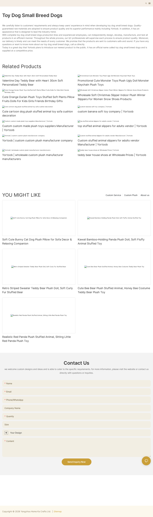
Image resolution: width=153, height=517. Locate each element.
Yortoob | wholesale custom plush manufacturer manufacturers (32, 157)
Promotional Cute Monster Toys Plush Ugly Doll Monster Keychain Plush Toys (113, 82)
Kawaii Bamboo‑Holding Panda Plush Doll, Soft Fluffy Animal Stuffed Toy (111, 241)
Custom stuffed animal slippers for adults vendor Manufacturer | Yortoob (108, 142)
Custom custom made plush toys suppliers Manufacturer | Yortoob (38, 128)
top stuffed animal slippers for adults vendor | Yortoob (112, 126)
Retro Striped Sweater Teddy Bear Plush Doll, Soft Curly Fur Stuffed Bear (37, 290)
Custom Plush (130, 195)
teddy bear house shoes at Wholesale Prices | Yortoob (112, 155)
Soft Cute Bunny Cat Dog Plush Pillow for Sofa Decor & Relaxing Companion (37, 241)
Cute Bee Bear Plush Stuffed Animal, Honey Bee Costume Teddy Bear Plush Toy (114, 290)
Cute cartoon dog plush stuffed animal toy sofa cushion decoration (37, 113)
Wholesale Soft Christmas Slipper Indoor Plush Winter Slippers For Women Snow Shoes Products (111, 97)
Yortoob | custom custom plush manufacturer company (37, 140)
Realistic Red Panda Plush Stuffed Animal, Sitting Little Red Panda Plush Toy (36, 338)
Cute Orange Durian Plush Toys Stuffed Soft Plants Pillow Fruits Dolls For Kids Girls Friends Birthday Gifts (38, 99)
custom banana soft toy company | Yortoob (105, 111)
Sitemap (58, 511)
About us (145, 195)
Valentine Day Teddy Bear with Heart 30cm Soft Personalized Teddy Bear (32, 82)
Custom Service (113, 195)
